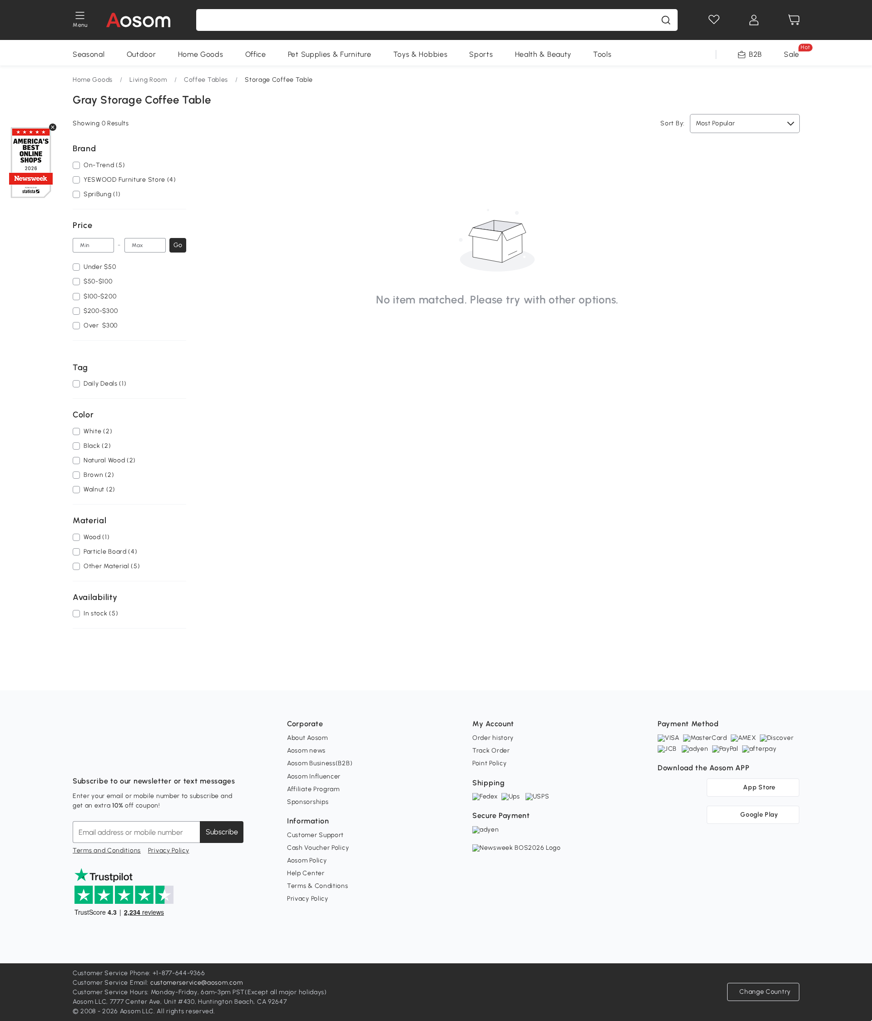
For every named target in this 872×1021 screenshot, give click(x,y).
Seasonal (89, 54)
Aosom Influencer (314, 776)
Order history (493, 738)
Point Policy (489, 763)
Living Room (148, 80)
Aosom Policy (307, 860)
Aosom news (306, 750)
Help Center (306, 873)
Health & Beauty (543, 54)
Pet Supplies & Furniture (330, 54)
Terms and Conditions (107, 850)
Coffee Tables (206, 80)
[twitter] (160, 758)
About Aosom (307, 738)
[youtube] (120, 758)
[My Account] (753, 20)
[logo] (138, 20)
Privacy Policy (168, 850)
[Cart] (793, 20)
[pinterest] (140, 758)
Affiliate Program (313, 789)
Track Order (491, 750)
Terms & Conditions (317, 886)
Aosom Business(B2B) (319, 763)
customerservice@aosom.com (196, 982)
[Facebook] (80, 758)
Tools (602, 54)
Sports (481, 54)
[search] (666, 20)
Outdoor (141, 54)
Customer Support (315, 835)
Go (177, 245)
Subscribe (222, 832)
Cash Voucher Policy (318, 848)
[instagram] (100, 758)
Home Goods (200, 54)
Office (255, 54)
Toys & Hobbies (420, 54)
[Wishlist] (713, 20)
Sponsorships (307, 802)
